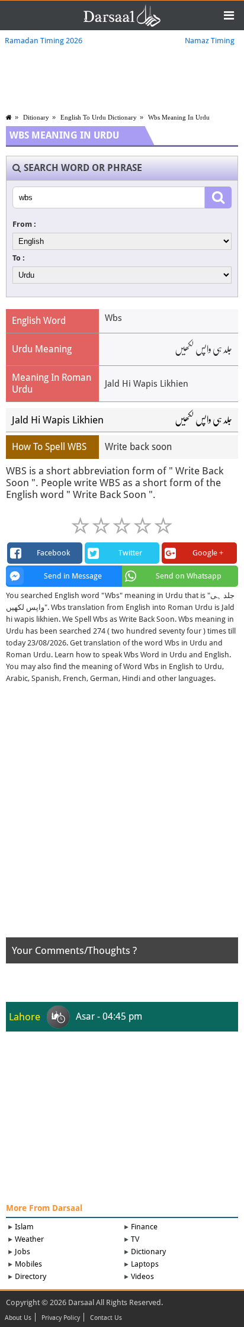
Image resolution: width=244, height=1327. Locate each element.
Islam (24, 1226)
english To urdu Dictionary (98, 117)
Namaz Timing (210, 40)
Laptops (145, 1263)
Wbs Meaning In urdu (179, 117)
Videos (142, 1276)
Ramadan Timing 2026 (43, 40)
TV (135, 1239)
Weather (29, 1239)
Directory (30, 1276)
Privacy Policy (60, 1318)
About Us (18, 1318)
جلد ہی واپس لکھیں (203, 420)
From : (24, 224)
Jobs (22, 1251)
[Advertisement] (122, 815)
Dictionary (148, 1251)
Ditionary (36, 117)
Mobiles (28, 1263)
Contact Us (106, 1318)
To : (18, 257)
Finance (144, 1226)
